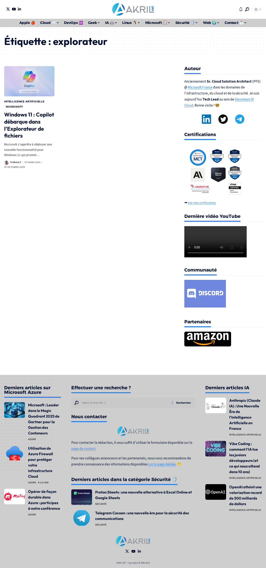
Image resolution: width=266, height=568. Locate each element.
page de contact (83, 448)
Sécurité (100, 503)
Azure (32, 439)
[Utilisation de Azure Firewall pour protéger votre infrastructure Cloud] (14, 453)
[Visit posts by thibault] (6, 162)
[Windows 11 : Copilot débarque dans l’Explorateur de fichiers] (29, 81)
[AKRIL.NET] (133, 9)
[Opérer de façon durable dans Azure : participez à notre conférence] (14, 496)
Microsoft (14, 106)
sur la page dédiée (162, 464)
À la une (43, 482)
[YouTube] (14, 9)
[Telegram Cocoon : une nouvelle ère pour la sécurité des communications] (81, 518)
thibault (15, 162)
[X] (8, 9)
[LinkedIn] (19, 9)
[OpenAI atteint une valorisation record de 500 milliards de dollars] (215, 492)
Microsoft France (200, 87)
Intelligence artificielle (24, 101)
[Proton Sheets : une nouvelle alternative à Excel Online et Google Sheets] (81, 497)
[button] (247, 9)
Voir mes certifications (202, 203)
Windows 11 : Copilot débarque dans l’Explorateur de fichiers (29, 125)
